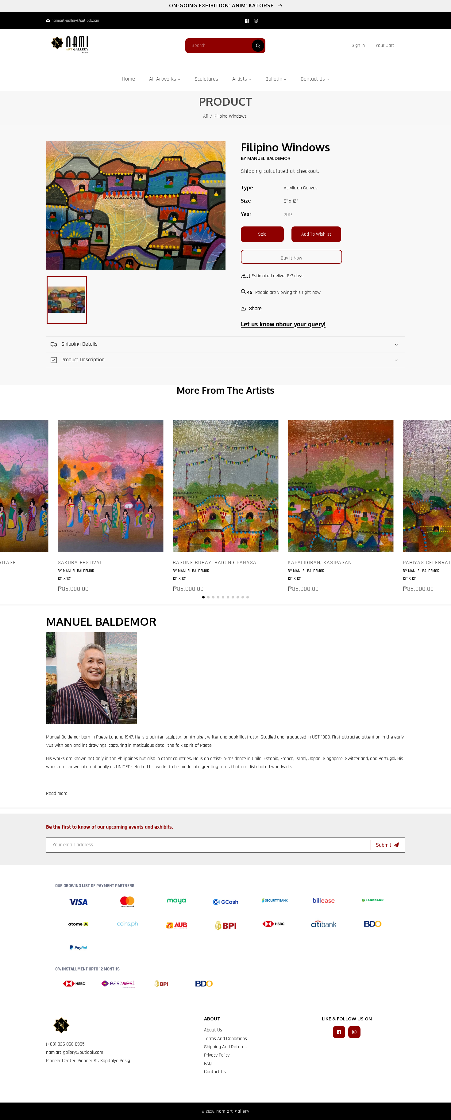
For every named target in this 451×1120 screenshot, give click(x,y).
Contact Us (215, 1072)
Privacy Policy (216, 1055)
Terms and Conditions (225, 1038)
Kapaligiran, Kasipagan (320, 563)
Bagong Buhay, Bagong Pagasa (214, 563)
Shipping (251, 171)
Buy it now (291, 258)
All (205, 116)
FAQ (208, 1063)
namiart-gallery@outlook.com (74, 1052)
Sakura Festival (80, 563)
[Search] (258, 46)
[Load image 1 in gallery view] (67, 300)
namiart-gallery (232, 1111)
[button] (385, 45)
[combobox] (225, 45)
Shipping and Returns (225, 1047)
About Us (213, 1030)
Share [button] (255, 308)
